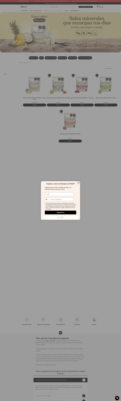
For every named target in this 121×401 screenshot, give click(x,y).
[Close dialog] (78, 183)
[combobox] (47, 199)
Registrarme (60, 212)
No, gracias (60, 217)
